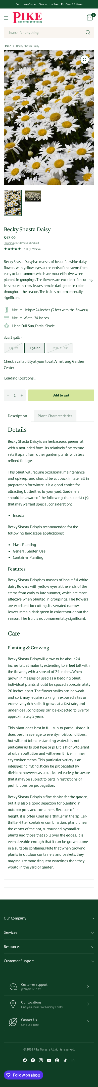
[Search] (88, 32)
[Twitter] (33, 1060)
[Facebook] (25, 1060)
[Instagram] (41, 1060)
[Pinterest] (57, 1060)
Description (17, 415)
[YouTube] (49, 1060)
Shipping (9, 243)
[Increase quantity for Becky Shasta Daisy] (21, 395)
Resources (12, 946)
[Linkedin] (73, 1060)
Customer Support (19, 960)
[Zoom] (84, 59)
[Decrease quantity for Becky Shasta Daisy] (8, 395)
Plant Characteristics (55, 415)
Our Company (15, 918)
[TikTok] (65, 1060)
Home (7, 46)
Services (10, 932)
